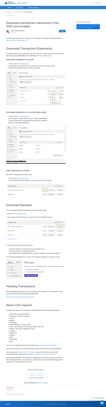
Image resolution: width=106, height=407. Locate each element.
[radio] (31, 374)
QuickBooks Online (33, 354)
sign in (11, 394)
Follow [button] (62, 31)
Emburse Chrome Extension (26, 352)
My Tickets (19, 7)
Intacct (41, 56)
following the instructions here (47, 345)
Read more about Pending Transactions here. (20, 297)
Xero (41, 354)
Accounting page (22, 64)
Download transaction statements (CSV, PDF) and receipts (87, 26)
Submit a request (42, 383)
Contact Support (33, 7)
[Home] (11, 3)
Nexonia (9, 12)
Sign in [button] (98, 3)
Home (9, 7)
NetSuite (46, 354)
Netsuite (48, 56)
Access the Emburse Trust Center (55, 404)
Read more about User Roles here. (17, 40)
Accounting (18, 12)
